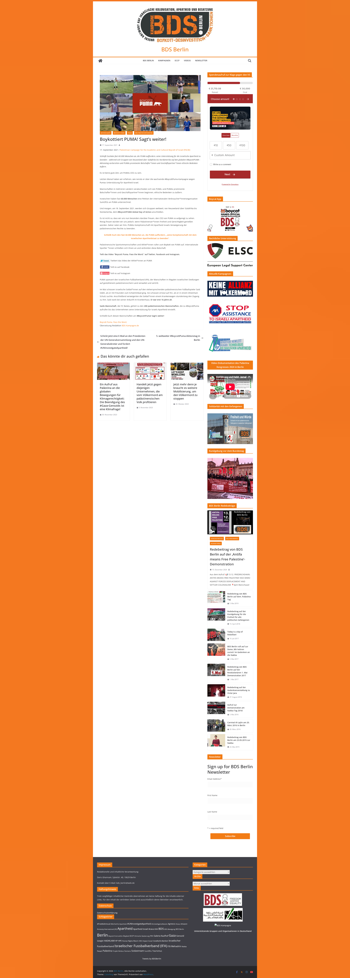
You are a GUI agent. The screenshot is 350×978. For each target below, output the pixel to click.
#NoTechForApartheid (119, 924)
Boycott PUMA (119, 133)
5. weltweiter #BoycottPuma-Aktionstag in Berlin (178, 337)
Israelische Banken (160, 941)
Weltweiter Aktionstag (143, 133)
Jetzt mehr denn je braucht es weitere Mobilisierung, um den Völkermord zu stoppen (185, 391)
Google (100, 940)
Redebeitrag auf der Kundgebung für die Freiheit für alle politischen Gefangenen (238, 615)
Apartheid (125, 928)
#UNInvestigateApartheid (139, 923)
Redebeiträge (216, 543)
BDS (161, 929)
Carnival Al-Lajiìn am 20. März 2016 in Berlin (238, 724)
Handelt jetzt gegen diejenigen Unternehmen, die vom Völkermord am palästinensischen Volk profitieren (150, 393)
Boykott (126, 936)
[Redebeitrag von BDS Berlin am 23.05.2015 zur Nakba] (216, 742)
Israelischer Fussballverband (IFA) (141, 945)
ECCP (177, 60)
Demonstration (217, 539)
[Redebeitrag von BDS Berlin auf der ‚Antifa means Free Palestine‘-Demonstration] (230, 522)
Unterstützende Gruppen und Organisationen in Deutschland (223, 931)
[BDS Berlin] (100, 60)
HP (116, 940)
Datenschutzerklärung (107, 912)
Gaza (172, 935)
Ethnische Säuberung (141, 936)
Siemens (127, 951)
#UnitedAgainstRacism (159, 924)
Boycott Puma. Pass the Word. (113, 322)
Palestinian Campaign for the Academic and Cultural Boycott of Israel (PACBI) (155, 150)
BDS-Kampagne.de (130, 325)
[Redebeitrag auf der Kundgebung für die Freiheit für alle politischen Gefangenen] (216, 617)
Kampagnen (164, 60)
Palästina (107, 950)
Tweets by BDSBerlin (151, 958)
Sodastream (137, 950)
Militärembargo (232, 539)
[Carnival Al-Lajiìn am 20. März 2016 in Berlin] (216, 726)
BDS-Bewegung (169, 929)
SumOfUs (148, 951)
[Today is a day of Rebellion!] (216, 635)
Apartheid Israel (140, 929)
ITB (169, 946)
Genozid (180, 935)
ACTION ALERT (105, 133)
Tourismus (157, 951)
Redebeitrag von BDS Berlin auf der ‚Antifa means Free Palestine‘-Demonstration (227, 556)
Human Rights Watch (130, 941)
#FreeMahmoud (103, 924)
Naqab (99, 951)
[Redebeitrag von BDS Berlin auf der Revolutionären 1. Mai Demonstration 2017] (216, 673)
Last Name (212, 811)
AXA (156, 929)
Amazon (184, 924)
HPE (120, 940)
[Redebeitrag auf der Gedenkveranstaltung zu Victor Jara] (216, 692)
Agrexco (171, 924)
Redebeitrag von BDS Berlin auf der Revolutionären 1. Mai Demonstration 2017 (237, 671)
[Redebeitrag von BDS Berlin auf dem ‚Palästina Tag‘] (216, 599)
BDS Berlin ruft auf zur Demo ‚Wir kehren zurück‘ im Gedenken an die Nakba (238, 650)
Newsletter (201, 60)
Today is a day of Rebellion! (235, 633)
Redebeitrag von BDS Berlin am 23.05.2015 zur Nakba (238, 740)
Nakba (184, 946)
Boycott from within (115, 936)
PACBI (130, 133)
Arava (151, 929)
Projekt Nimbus (118, 951)
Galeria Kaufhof (161, 935)
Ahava (178, 924)
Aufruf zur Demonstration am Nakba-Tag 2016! (235, 708)
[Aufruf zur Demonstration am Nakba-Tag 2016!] (216, 710)
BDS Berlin (175, 49)
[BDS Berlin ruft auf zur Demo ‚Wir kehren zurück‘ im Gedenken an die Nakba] (216, 652)
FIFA (151, 936)
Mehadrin (176, 946)
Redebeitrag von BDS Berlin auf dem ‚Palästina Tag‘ (239, 596)
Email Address (214, 779)
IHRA (140, 941)
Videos (187, 60)
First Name (212, 795)
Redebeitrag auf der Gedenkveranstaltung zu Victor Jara (238, 690)
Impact (145, 941)
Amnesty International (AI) (107, 929)
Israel (150, 941)
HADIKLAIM (109, 940)
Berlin (102, 935)
